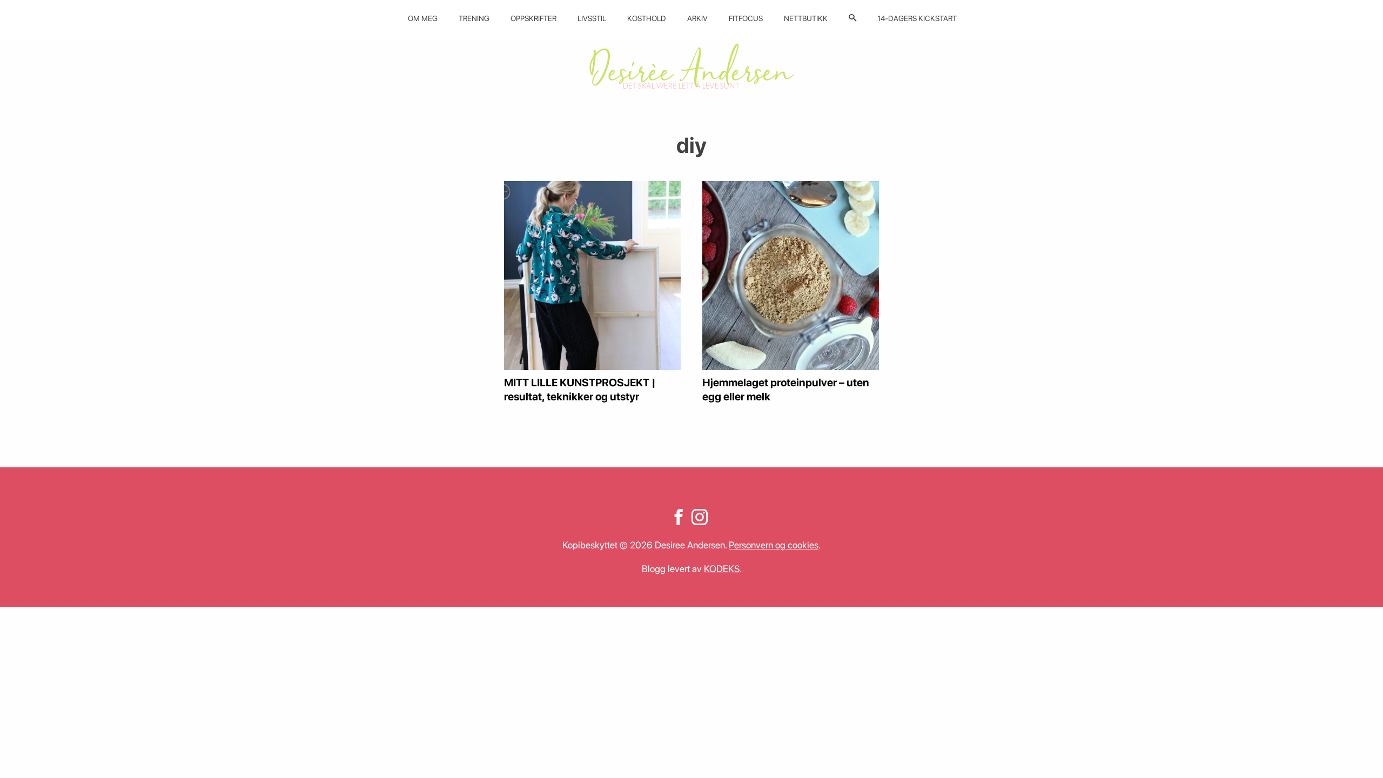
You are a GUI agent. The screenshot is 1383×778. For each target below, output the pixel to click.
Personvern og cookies (773, 545)
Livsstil (592, 18)
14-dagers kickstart (917, 18)
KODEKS (722, 568)
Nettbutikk (806, 18)
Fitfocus (746, 18)
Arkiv (697, 18)
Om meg (423, 18)
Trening (474, 18)
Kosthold (646, 18)
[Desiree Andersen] (691, 66)
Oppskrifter (533, 18)
